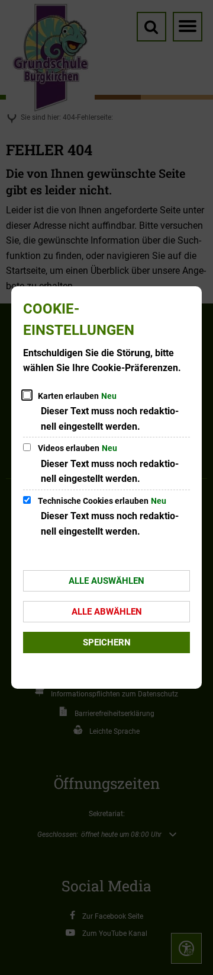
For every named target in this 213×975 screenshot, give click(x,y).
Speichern (107, 642)
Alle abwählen (107, 611)
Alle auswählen (106, 581)
